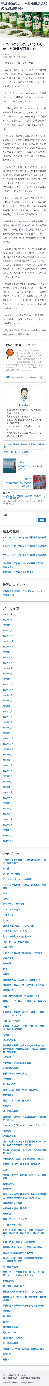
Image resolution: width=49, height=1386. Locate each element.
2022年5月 (8, 803)
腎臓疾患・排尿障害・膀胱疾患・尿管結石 (23, 1305)
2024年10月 (8, 690)
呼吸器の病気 (9, 990)
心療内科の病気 (10, 1068)
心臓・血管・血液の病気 (15, 1073)
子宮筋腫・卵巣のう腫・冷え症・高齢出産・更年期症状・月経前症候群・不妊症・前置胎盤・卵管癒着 (24, 1048)
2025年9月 (8, 652)
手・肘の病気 (9, 1084)
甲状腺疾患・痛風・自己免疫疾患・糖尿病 (23, 1159)
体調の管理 (8, 947)
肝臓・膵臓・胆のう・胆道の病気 (19, 1242)
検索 (5, 515)
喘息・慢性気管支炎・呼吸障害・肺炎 (21, 996)
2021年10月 (8, 841)
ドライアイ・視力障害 (13, 904)
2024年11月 (8, 684)
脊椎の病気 (8, 1281)
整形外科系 (8, 1095)
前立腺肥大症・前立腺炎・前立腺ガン (21, 979)
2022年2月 (8, 819)
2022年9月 (8, 781)
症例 (6, 452)
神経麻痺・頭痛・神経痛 (15, 1208)
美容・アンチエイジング (15, 1219)
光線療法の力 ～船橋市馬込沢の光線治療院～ (25, 1378)
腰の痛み (7, 1311)
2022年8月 (8, 787)
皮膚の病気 (8, 1183)
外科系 (6, 1006)
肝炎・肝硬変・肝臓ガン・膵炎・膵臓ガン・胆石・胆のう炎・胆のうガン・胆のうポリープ (24, 1233)
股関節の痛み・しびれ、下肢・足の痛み (22, 1247)
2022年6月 (8, 798)
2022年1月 (8, 825)
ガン (5, 893)
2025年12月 (8, 641)
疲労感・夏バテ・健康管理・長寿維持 (21, 1164)
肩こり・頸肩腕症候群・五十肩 (18, 1253)
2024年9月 (8, 695)
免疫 (5, 969)
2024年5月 (8, 711)
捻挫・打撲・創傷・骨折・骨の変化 (20, 1090)
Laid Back (30, 1383)
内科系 (6, 974)
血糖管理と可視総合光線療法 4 (18, 572)
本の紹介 (7, 1106)
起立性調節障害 (10, 1327)
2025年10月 (8, 647)
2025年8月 (8, 657)
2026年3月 (8, 625)
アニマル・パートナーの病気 (17, 879)
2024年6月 (8, 706)
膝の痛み (7, 1316)
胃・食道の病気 (10, 1267)
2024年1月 (8, 733)
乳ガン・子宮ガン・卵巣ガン (17, 936)
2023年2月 (8, 776)
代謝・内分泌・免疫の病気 (16, 942)
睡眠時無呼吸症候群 (12, 1203)
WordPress (15, 1383)
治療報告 (7, 1131)
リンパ (6, 920)
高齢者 (6, 1359)
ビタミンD (8, 915)
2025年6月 (8, 668)
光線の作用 (8, 958)
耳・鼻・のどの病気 (19, 452)
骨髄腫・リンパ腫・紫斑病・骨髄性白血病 (23, 1349)
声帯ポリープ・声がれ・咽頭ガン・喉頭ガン (24, 1001)
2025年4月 (8, 674)
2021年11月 (8, 835)
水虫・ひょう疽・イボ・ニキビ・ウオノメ (23, 1125)
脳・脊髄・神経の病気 (13, 1286)
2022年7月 (8, 792)
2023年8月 (8, 754)
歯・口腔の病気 (10, 1111)
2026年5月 (8, 614)
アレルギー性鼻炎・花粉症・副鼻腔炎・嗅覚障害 (24, 445)
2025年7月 (8, 663)
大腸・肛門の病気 (11, 1021)
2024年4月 (8, 717)
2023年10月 (8, 749)
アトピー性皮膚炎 (11, 874)
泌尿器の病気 (9, 1136)
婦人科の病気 (9, 1040)
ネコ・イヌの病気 (11, 909)
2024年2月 (8, 728)
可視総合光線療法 (11, 591)
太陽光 (6, 1035)
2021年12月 (8, 830)
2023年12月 (8, 738)
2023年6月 (8, 760)
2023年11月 (8, 744)
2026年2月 (8, 630)
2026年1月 (8, 636)
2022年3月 (8, 814)
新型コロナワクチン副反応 (16, 1100)
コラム (6, 899)
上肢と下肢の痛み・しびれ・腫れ (19, 926)
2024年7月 (8, 701)
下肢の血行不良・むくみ (15, 931)
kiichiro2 (6, 55)
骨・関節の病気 (10, 1343)
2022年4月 (8, 808)
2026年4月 (8, 620)
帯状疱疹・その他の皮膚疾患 (17, 1063)
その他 (6, 868)
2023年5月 (8, 765)
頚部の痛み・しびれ (12, 1338)
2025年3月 (8, 679)
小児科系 (7, 1057)
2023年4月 (8, 771)
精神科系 (7, 1214)
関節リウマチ (9, 1332)
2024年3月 (8, 722)
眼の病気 (7, 1189)
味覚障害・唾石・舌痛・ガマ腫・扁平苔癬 (23, 985)
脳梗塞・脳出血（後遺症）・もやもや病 (22, 1291)
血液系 (6, 1322)
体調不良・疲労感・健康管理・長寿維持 (22, 953)
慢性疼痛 (7, 1079)
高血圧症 (7, 1354)
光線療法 (7, 963)
